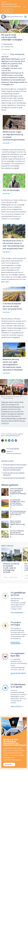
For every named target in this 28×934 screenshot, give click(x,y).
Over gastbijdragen (17, 612)
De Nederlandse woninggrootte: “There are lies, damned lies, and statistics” (17, 502)
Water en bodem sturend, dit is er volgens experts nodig (17, 522)
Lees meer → (7, 11)
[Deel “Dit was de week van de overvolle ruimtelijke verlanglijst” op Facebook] (9, 440)
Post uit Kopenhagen (11, 190)
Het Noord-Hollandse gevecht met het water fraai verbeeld (17, 532)
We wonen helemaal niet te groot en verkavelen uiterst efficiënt (18, 512)
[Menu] (25, 16)
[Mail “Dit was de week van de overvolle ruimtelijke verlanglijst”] (16, 440)
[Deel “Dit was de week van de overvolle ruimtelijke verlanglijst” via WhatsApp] (6, 440)
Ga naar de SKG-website (18, 673)
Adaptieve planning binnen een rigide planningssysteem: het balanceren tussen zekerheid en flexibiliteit (13, 364)
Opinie (5, 577)
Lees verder (6, 142)
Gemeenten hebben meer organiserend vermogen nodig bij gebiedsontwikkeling (18, 491)
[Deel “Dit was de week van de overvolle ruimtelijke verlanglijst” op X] (2, 440)
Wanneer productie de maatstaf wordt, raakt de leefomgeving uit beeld (11, 568)
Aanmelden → (9, 764)
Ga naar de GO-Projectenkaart (15, 642)
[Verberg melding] (24, 7)
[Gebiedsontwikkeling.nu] (11, 16)
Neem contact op (16, 706)
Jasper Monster (8, 44)
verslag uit (5, 423)
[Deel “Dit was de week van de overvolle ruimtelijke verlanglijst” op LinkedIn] (12, 440)
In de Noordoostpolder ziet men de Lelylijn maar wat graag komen (12, 306)
